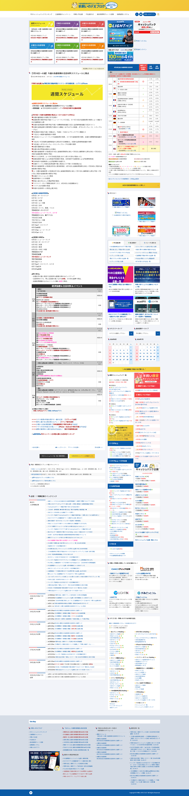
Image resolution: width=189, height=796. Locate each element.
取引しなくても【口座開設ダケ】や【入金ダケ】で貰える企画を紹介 (66, 574)
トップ (61, 447)
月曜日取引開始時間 (50, 83)
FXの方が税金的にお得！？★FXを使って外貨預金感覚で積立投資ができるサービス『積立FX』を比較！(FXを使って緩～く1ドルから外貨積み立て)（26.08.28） (145, 749)
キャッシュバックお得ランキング (144, 707)
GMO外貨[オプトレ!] (140, 663)
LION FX (112, 642)
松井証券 (112, 535)
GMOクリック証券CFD (141, 698)
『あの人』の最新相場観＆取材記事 (75, 728)
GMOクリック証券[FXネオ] (119, 512)
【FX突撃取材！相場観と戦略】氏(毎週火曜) (68, 626)
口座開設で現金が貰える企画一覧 (146, 255)
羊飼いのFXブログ (36, 728)
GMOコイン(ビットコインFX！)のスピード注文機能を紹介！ (64, 568)
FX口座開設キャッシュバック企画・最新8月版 (75, 758)
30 (151, 359)
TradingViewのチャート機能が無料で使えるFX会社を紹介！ (64, 507)
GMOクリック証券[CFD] (116, 529)
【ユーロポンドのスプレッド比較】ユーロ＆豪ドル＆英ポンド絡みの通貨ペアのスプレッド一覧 (74, 576)
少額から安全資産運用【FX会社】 (57, 424)
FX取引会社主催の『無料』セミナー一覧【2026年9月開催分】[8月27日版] (68, 585)
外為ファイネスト (116, 399)
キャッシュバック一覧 (141, 705)
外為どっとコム (36, 469)
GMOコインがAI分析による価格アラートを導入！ (61, 512)
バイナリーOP (63, 83)
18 (117, 356)
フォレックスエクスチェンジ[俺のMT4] (146, 638)
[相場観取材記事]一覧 (69, 750)
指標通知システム (34, 745)
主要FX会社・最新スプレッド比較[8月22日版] (75, 763)
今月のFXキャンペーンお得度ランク (82, 456)
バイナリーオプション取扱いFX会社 (146, 252)
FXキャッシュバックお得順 (117, 553)
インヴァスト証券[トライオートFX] (121, 454)
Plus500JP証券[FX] (117, 479)
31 (154, 359)
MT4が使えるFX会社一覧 (143, 261)
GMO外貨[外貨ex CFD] (116, 539)
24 (113, 359)
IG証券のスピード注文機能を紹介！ (57, 546)
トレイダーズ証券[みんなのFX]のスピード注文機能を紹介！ (64, 582)
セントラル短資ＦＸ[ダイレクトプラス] (146, 532)
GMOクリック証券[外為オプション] (145, 659)
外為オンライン (116, 521)
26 (120, 359)
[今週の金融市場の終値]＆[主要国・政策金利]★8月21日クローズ (71, 603)
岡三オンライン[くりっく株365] (120, 523)
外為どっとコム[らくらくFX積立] (120, 410)
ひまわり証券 (115, 549)
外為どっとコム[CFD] (116, 401)
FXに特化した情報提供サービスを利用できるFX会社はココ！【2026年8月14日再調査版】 (72, 562)
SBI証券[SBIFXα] (114, 537)
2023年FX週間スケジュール (61, 76)
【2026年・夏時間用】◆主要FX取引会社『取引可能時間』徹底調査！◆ (67, 509)
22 (131, 356)
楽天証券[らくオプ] (140, 665)
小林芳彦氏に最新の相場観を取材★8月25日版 (75, 742)
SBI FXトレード (114, 640)
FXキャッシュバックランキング (38, 732)
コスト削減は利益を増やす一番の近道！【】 (57, 419)
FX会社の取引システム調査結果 (145, 258)
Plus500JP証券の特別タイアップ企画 (73, 769)
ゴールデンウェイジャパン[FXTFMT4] (145, 634)
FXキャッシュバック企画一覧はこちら (146, 540)
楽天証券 (137, 687)
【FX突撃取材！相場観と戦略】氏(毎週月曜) (69, 613)
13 (124, 353)
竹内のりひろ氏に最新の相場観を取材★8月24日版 (76, 747)
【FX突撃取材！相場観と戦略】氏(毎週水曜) (68, 636)
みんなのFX (146, 426)
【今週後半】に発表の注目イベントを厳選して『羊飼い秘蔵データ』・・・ (74, 644)
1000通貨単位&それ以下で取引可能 (120, 246)
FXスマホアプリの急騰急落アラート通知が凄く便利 (77, 761)
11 (117, 353)
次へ (98, 447)
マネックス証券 (139, 689)
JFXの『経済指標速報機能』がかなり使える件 (60, 554)
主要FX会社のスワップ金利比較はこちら (44, 481)
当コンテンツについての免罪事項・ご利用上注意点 (124, 179)
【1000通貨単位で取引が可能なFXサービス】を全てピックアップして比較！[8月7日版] (71, 551)
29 (131, 359)
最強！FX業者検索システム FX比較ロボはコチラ (122, 623)
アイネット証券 (114, 651)
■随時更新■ (53, 434)
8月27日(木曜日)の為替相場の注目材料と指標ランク (68, 648)
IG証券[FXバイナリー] (141, 661)
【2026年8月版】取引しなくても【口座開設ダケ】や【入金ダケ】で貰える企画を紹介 (78, 600)
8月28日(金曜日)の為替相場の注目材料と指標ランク (68, 661)
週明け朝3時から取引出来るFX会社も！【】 (57, 429)
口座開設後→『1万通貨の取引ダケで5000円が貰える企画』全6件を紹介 (67, 571)
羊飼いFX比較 (33, 737)
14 (127, 353)
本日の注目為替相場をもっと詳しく (133, 185)
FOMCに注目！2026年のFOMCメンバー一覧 (60, 579)
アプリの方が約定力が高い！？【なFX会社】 (61, 427)
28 (127, 359)
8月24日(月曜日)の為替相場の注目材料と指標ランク (68, 610)
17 (113, 356)
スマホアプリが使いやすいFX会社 (120, 252)
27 (124, 359)
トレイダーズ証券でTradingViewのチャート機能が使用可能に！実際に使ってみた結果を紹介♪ (73, 515)
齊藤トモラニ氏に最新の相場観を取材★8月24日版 (76, 745)
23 (110, 359)
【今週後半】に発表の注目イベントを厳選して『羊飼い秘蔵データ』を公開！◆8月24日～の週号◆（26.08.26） (144, 782)
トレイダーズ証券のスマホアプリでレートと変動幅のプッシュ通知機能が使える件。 (70, 560)
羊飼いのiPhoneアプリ (55, 411)
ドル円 (134, 137)
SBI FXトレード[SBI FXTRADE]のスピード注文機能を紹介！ (64, 557)
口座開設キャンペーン (36, 734)
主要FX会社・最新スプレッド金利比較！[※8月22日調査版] (71, 595)
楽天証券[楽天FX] (36, 474)
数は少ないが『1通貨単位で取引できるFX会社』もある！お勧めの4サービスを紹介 (70, 532)
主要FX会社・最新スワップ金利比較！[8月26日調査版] (78, 766)
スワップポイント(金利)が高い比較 (146, 246)
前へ (36, 447)
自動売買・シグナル (75, 83)
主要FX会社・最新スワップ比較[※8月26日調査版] (68, 641)
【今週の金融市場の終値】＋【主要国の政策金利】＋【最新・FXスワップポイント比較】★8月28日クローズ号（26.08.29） (145, 738)
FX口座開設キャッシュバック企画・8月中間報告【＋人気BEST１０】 (66, 565)
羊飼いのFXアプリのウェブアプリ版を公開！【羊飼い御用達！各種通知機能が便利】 (71, 504)
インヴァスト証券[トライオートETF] (145, 700)
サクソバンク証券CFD (141, 696)
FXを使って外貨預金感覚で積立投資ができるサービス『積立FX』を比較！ (68, 588)
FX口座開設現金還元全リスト (118, 555)
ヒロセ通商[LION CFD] (116, 531)
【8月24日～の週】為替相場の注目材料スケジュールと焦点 (70, 606)
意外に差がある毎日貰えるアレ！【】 (55, 422)
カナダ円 (127, 129)
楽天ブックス (113, 707)
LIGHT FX (142, 429)
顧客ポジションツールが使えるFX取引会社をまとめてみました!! (65, 537)
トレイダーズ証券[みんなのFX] (121, 417)
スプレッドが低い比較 (116, 261)
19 (120, 356)
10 (113, 353)
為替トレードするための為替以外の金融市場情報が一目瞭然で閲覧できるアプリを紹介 (71, 501)
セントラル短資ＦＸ (115, 666)
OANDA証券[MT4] (140, 640)
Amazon (112, 704)
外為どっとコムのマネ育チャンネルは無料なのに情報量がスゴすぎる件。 (68, 523)
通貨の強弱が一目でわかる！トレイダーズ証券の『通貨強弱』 (64, 520)
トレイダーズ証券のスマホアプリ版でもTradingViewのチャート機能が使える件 (69, 529)
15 (131, 353)
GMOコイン (113, 533)
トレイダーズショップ (116, 705)
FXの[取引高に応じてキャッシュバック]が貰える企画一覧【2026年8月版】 (68, 548)
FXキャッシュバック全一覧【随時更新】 (54, 456)
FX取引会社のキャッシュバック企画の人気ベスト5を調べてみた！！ (66, 590)
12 (120, 353)
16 (110, 356)
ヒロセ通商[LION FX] (117, 456)
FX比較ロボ (33, 740)
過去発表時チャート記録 (36, 742)
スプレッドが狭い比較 (116, 255)
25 (117, 359)
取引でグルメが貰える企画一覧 (119, 258)
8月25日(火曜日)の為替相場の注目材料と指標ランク (68, 623)
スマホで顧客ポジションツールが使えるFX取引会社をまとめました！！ (67, 526)
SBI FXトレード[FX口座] (117, 395)
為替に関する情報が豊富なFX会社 (146, 249)
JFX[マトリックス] (117, 473)
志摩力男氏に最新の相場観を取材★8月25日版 (75, 740)
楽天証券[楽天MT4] (140, 642)
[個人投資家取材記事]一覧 (82, 750)
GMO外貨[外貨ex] (117, 514)
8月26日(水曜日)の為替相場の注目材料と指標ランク (68, 633)
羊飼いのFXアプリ (149, 14)
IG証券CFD (138, 694)
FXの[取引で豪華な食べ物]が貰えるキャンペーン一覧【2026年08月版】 (67, 543)
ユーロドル (128, 137)
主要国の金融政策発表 (40, 193)
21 (127, 356)
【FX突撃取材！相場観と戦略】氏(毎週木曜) (68, 651)
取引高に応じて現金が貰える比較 (120, 249)
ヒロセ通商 (143, 439)
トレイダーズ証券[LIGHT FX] (120, 421)
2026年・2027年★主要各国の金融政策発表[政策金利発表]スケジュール (67, 534)
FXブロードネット (117, 520)
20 (124, 356)
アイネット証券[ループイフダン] (120, 516)
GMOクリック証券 (115, 634)
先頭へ (74, 447)
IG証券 (112, 481)
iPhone (85, 83)
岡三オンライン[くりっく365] (120, 527)
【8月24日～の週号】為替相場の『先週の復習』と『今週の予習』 (72, 619)
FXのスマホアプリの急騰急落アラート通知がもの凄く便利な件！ (65, 518)
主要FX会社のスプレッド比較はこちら (43, 477)
